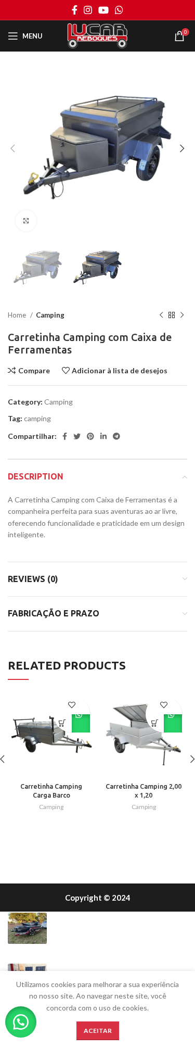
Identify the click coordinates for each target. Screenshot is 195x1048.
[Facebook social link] (75, 10)
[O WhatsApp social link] (119, 10)
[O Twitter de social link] (77, 436)
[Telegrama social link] (116, 436)
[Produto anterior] (161, 315)
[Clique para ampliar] (26, 220)
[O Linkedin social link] (103, 436)
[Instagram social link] (88, 10)
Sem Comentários (137, 942)
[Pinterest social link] (90, 436)
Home (18, 315)
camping (37, 418)
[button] (20, 1022)
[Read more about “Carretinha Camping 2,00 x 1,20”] (155, 723)
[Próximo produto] (182, 315)
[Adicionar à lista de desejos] (71, 705)
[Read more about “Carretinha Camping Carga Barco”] (63, 723)
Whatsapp (81, 723)
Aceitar (98, 1030)
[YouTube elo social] (103, 10)
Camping (50, 315)
